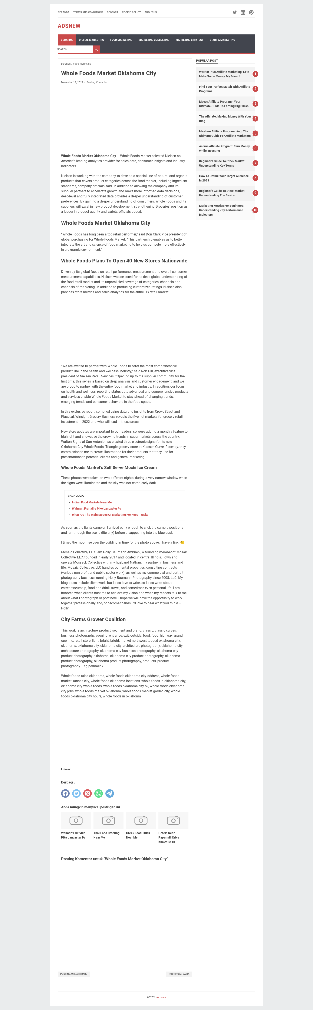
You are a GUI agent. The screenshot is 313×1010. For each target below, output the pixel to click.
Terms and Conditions (88, 12)
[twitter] (76, 793)
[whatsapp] (98, 793)
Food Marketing (121, 39)
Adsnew (69, 26)
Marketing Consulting (154, 39)
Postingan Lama (179, 974)
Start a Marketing (222, 39)
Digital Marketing (91, 39)
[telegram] (109, 793)
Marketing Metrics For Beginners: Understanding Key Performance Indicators (221, 210)
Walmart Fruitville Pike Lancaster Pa (96, 508)
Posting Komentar (97, 82)
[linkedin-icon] (243, 12)
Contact (112, 12)
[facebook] (65, 793)
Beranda (63, 12)
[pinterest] (87, 793)
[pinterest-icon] (251, 12)
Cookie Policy (131, 12)
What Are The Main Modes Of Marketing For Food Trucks (110, 514)
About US (151, 12)
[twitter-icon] (235, 12)
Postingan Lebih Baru (73, 974)
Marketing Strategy (189, 39)
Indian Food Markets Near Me (92, 502)
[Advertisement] (124, 119)
